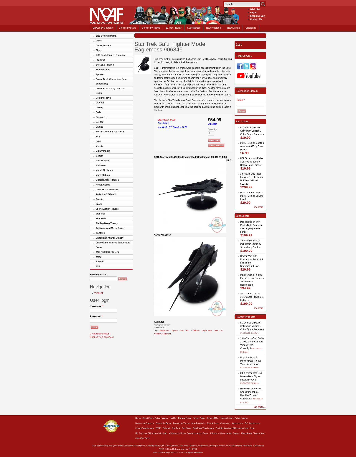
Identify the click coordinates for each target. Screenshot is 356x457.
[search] (242, 4)
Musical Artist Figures (107, 180)
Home (138, 418)
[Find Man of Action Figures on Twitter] (246, 68)
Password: (96, 316)
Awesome (168, 324)
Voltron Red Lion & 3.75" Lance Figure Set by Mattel (251, 297)
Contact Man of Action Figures (234, 418)
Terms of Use (213, 418)
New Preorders (213, 28)
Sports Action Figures (107, 209)
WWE (98, 257)
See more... (259, 207)
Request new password (102, 337)
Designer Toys (103, 98)
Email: (241, 100)
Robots (99, 199)
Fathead (100, 261)
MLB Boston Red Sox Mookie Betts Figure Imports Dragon (251, 376)
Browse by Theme (151, 28)
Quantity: (212, 129)
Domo (99, 40)
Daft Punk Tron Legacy (203, 428)
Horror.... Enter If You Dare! (110, 131)
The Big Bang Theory (107, 223)
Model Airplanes (104, 170)
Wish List (255, 9)
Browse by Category (103, 28)
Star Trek (100, 213)
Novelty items (103, 184)
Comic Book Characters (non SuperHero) (111, 81)
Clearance (250, 28)
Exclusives (101, 117)
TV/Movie (100, 233)
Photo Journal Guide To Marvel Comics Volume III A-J (252, 196)
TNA (98, 266)
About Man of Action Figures (155, 418)
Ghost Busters (103, 45)
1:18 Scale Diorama (106, 36)
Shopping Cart (257, 16)
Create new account (100, 333)
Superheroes (193, 28)
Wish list (98, 293)
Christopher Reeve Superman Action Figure (188, 433)
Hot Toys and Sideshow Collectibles (151, 433)
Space (99, 204)
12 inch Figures (174, 28)
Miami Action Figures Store (253, 433)
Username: (96, 306)
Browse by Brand (127, 28)
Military (99, 155)
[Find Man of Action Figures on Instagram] (253, 68)
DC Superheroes (252, 423)
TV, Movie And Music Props (110, 228)
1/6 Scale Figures (105, 65)
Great (165, 324)
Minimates (101, 165)
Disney (99, 107)
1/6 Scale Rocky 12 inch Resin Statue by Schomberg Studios (250, 244)
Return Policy (199, 418)
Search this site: (98, 274)
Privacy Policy (184, 418)
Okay (158, 324)
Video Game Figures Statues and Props (113, 244)
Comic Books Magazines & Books (110, 90)
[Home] (106, 23)
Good (162, 324)
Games (99, 127)
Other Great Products (107, 189)
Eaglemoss (207, 330)
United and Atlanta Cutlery (109, 238)
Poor (155, 324)
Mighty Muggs (103, 151)
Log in (253, 12)
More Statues (103, 175)
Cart (238, 44)
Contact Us (256, 19)
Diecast (100, 102)
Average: (159, 322)
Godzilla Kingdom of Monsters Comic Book (235, 428)
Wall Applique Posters (107, 252)
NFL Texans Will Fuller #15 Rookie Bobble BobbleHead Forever (251, 161)
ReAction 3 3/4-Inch (106, 194)
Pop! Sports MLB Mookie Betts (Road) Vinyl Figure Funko (250, 360)
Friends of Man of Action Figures (224, 433)
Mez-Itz (99, 146)
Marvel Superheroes (144, 428)
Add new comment (162, 334)
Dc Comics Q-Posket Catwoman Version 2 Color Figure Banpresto (252, 131)
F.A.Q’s (173, 418)
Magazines (164, 330)
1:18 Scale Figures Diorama (110, 55)
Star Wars (101, 218)
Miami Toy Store (142, 438)
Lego (98, 141)
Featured (100, 60)
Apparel (100, 74)
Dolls (98, 112)
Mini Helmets (102, 160)
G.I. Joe (99, 122)
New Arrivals (233, 28)
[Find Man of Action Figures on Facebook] (240, 68)
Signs (99, 50)
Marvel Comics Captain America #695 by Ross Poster (252, 146)
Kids (98, 136)
